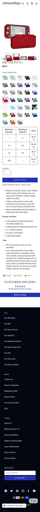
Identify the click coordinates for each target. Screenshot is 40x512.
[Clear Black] (27, 115)
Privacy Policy (10, 458)
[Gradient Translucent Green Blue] (35, 100)
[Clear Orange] (13, 122)
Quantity (5, 168)
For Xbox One (9, 359)
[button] (35, 58)
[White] (5, 107)
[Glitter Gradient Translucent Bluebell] (13, 100)
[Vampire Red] (5, 100)
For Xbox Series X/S (12, 347)
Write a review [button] (20, 295)
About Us (8, 423)
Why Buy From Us (11, 429)
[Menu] (36, 3)
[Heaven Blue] (13, 107)
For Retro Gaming (11, 365)
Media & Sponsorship (13, 441)
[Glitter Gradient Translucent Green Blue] (20, 100)
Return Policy (9, 397)
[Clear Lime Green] (5, 115)
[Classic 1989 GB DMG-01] (5, 93)
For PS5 (7, 324)
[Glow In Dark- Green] (35, 107)
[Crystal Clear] (13, 85)
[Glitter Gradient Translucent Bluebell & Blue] (20, 85)
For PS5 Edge (9, 318)
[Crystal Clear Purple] (5, 85)
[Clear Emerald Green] (5, 122)
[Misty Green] (5, 78)
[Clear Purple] (20, 122)
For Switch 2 (9, 336)
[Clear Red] (13, 115)
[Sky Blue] (13, 78)
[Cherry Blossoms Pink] (35, 78)
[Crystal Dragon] (35, 85)
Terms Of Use (9, 452)
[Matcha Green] (27, 107)
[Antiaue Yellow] (20, 78)
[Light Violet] (20, 107)
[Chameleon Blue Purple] (35, 93)
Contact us (8, 379)
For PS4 (7, 353)
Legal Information (11, 447)
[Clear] (20, 115)
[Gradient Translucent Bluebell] (27, 100)
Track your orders (11, 403)
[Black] (27, 78)
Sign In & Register (11, 385)
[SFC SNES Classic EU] (20, 93)
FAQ (6, 409)
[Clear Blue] (35, 115)
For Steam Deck (10, 330)
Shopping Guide (10, 391)
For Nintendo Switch (12, 341)
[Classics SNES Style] (13, 93)
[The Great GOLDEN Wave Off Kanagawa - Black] (27, 93)
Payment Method (11, 435)
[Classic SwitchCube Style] (27, 85)
